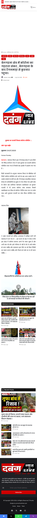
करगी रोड (16, 52)
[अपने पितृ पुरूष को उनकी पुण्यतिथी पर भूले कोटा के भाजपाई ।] (6, 452)
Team (23, 506)
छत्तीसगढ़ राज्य (10, 52)
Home (4, 52)
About (18, 506)
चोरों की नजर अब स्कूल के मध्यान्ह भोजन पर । (26, 319)
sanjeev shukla (7, 77)
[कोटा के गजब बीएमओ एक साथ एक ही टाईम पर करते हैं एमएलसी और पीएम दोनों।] (27, 332)
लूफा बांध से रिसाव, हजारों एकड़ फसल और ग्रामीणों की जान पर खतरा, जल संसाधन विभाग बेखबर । (9, 320)
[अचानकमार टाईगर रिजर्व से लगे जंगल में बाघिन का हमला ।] (9, 332)
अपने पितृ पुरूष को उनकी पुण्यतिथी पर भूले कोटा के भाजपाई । (23, 450)
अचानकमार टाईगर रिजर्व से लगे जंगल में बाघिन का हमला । (17, 1)
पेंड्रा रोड (16, 56)
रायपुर (3, 59)
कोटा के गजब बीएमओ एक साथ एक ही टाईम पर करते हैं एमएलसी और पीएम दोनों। (27, 340)
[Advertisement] (18, 31)
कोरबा (10, 56)
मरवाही (32, 56)
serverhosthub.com (21, 503)
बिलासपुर (22, 56)
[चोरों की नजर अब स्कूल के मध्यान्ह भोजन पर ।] (27, 312)
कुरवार (7, 140)
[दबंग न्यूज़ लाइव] (8, 7)
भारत (27, 56)
